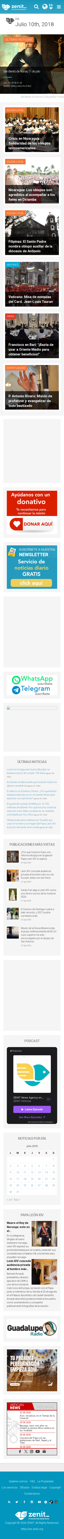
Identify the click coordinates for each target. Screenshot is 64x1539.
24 (17, 1185)
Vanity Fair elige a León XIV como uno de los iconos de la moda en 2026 (38, 893)
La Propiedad (45, 1481)
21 (46, 1179)
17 (17, 1179)
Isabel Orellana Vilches (17, 86)
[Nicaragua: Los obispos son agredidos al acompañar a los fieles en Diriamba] (32, 181)
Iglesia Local (15, 110)
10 (17, 1172)
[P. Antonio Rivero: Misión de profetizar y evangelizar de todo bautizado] (32, 387)
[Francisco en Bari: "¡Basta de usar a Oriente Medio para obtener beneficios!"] (32, 335)
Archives (12, 264)
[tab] (19, 1406)
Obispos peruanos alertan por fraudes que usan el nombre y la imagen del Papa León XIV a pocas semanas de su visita (31, 824)
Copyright (55, 1487)
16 (10, 1179)
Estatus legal (39, 1487)
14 (46, 1172)
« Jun (9, 1199)
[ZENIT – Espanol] (18, 7)
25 (25, 1185)
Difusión (24, 1487)
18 (25, 1179)
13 (39, 1172)
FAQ (32, 1481)
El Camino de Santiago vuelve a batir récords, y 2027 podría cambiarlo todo (37, 912)
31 (17, 1192)
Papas (10, 316)
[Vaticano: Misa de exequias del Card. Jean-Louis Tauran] (32, 284)
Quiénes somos (18, 1481)
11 (25, 1172)
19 (32, 1179)
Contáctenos (32, 1493)
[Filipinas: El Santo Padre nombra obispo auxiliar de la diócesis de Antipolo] (32, 232)
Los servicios (10, 1487)
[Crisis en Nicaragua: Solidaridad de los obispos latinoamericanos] (32, 129)
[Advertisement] (32, 451)
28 (46, 1185)
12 (32, 1172)
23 (10, 1185)
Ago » (17, 1199)
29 (53, 1185)
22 (53, 1179)
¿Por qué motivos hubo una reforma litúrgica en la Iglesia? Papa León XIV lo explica (37, 855)
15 (53, 1172)
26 (32, 1185)
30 (10, 1192)
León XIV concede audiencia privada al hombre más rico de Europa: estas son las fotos (37, 874)
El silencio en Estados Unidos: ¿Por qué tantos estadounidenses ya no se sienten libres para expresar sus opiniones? (31, 795)
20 (39, 1179)
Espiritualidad (16, 367)
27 (39, 1185)
